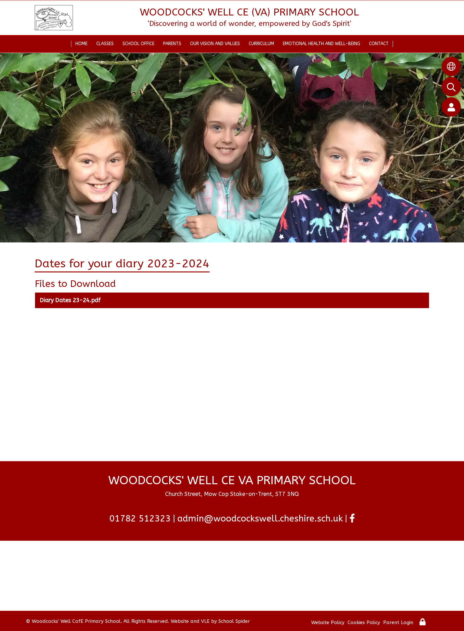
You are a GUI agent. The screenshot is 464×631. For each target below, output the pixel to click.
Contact (379, 43)
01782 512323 (140, 518)
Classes (105, 43)
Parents (172, 43)
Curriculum (261, 43)
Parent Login (398, 622)
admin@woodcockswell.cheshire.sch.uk (260, 518)
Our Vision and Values (215, 43)
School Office (138, 43)
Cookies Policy (364, 622)
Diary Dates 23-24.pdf (70, 300)
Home (81, 43)
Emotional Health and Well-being (321, 43)
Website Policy (327, 622)
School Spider (234, 621)
